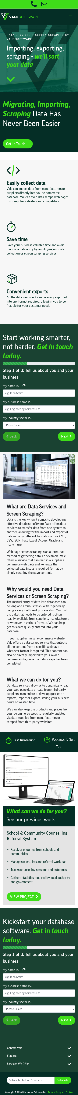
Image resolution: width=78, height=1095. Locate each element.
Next (65, 436)
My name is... (12, 386)
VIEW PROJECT (23, 897)
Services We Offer (18, 1063)
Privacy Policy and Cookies (60, 1092)
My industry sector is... (17, 418)
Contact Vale (14, 1047)
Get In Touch (16, 144)
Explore (11, 1055)
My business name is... (17, 402)
